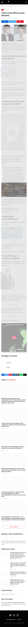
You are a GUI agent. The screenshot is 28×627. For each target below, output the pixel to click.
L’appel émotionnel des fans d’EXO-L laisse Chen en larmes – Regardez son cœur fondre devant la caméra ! (13, 470)
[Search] (26, 2)
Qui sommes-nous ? (11, 619)
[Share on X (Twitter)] (12, 21)
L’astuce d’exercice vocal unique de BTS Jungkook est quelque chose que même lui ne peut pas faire (13, 425)
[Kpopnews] (14, 2)
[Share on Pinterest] (20, 21)
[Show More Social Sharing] (25, 21)
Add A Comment (14, 527)
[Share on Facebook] (5, 21)
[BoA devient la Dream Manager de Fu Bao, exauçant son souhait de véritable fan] (14, 438)
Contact (19, 619)
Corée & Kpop (21, 623)
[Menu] (2, 2)
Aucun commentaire (6, 18)
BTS (2, 9)
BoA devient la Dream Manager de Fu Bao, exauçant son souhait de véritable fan (12, 447)
